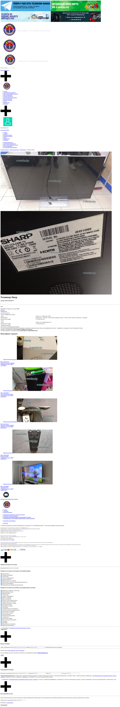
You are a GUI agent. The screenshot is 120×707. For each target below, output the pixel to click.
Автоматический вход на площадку (53, 647)
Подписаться (4, 629)
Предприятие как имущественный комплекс (12, 585)
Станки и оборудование (8, 578)
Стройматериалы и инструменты (10, 608)
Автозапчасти (5, 617)
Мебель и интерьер (6, 597)
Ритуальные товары (7, 604)
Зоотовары (4, 621)
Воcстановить (4, 705)
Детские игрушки (6, 614)
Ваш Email (3, 568)
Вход (8, 70)
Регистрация (4, 70)
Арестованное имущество (9, 92)
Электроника (5, 594)
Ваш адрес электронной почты (8, 673)
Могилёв (12, 539)
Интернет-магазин (7, 98)
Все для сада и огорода (7, 612)
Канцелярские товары (7, 605)
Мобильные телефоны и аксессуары (10, 590)
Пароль (28, 647)
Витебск (4, 539)
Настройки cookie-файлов (9, 520)
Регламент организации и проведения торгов (14, 514)
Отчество (64, 673)
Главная (5, 91)
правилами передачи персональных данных (20, 628)
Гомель (7, 539)
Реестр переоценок (7, 95)
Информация (6, 102)
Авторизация (10, 702)
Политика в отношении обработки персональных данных (17, 517)
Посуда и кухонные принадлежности (11, 610)
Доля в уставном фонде (7, 583)
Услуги (5, 101)
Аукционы (5, 511)
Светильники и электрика (8, 611)
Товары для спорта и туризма (9, 603)
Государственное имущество (10, 97)
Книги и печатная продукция (9, 619)
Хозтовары (4, 622)
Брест (1, 539)
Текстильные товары (7, 618)
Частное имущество (8, 96)
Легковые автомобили (7, 575)
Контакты (5, 103)
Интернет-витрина (7, 100)
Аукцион (5, 133)
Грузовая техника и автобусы (9, 580)
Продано (3, 310)
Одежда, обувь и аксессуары (9, 601)
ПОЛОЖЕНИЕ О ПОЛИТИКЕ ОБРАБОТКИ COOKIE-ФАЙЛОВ (19, 518)
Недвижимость (5, 573)
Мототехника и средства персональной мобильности (14, 582)
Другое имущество (6, 579)
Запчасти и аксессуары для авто (9, 600)
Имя (47, 673)
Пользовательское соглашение (10, 516)
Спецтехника (5, 576)
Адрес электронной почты (7, 647)
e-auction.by (14, 535)
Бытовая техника (6, 593)
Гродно (10, 539)
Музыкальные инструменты (9, 624)
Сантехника (5, 607)
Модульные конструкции (8, 625)
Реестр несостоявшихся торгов (10, 93)
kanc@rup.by (24, 528)
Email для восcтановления (7, 700)
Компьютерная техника (7, 592)
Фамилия (31, 673)
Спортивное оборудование (8, 615)
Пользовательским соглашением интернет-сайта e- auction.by (23, 679)
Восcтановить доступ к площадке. (16, 650)
